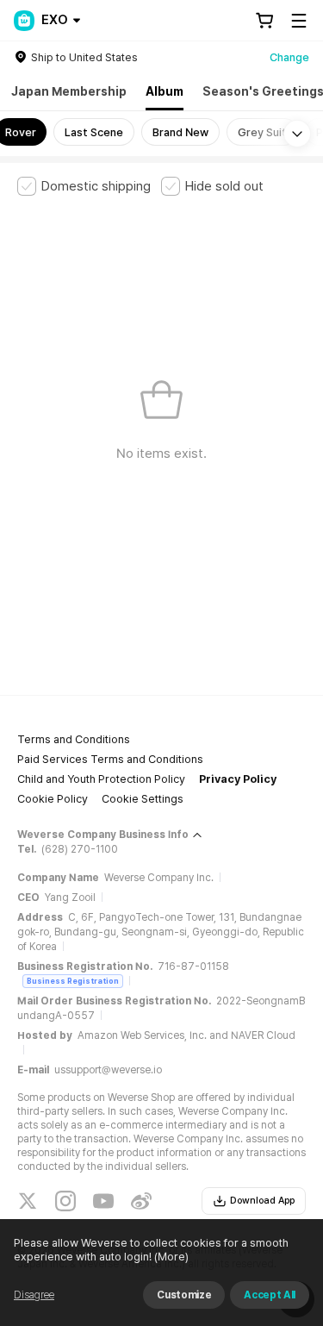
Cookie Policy (52, 798)
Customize (184, 1295)
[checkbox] (84, 186)
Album (164, 91)
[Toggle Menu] (299, 20)
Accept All (269, 1295)
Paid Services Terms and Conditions (110, 759)
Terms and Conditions (73, 739)
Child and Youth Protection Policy (101, 778)
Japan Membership (69, 91)
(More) (171, 1256)
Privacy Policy (237, 778)
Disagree (34, 1295)
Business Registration (73, 980)
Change (289, 57)
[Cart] (264, 20)
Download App (262, 1200)
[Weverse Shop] (24, 20)
